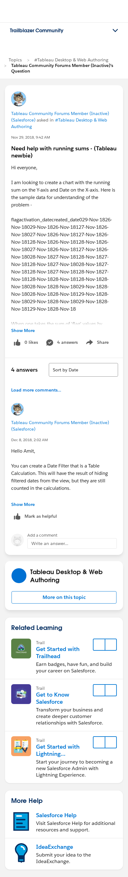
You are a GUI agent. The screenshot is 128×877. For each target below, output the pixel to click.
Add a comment (42, 535)
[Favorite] (99, 644)
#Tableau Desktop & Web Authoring (71, 60)
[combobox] (83, 370)
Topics (15, 60)
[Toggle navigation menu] (115, 31)
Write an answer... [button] (49, 543)
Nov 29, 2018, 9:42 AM (30, 137)
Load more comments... (36, 390)
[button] (64, 597)
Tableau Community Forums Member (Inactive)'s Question (62, 68)
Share (96, 343)
